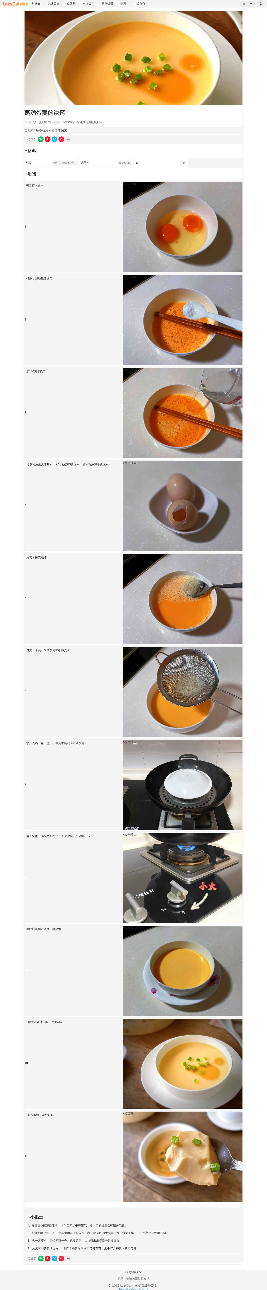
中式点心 (139, 3)
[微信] (41, 139)
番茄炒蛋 (107, 3)
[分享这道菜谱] (68, 139)
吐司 (123, 3)
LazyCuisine (15, 4)
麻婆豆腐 (53, 3)
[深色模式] (260, 3)
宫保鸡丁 (88, 3)
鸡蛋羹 (71, 3)
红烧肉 (36, 3)
